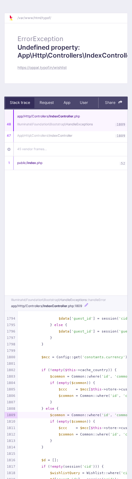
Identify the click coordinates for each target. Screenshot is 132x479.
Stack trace (20, 102)
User (84, 102)
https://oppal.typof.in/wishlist (42, 67)
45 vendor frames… (32, 149)
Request (47, 102)
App (67, 102)
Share (110, 102)
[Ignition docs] (13, 18)
